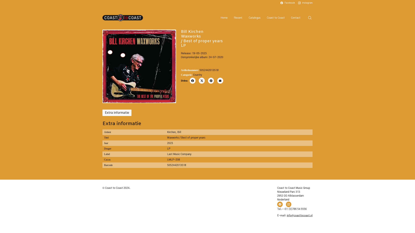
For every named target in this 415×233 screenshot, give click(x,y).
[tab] (116, 113)
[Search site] (310, 18)
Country (197, 75)
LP (168, 148)
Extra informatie (117, 112)
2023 (170, 143)
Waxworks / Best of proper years (186, 137)
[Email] (220, 81)
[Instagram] (288, 204)
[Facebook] (193, 81)
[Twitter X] (202, 81)
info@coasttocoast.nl (300, 215)
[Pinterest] (211, 81)
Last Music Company (179, 154)
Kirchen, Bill (174, 132)
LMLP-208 (173, 159)
